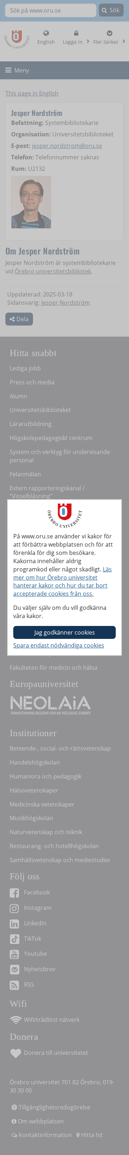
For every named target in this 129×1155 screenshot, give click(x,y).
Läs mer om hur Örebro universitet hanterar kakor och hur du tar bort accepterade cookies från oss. (62, 581)
